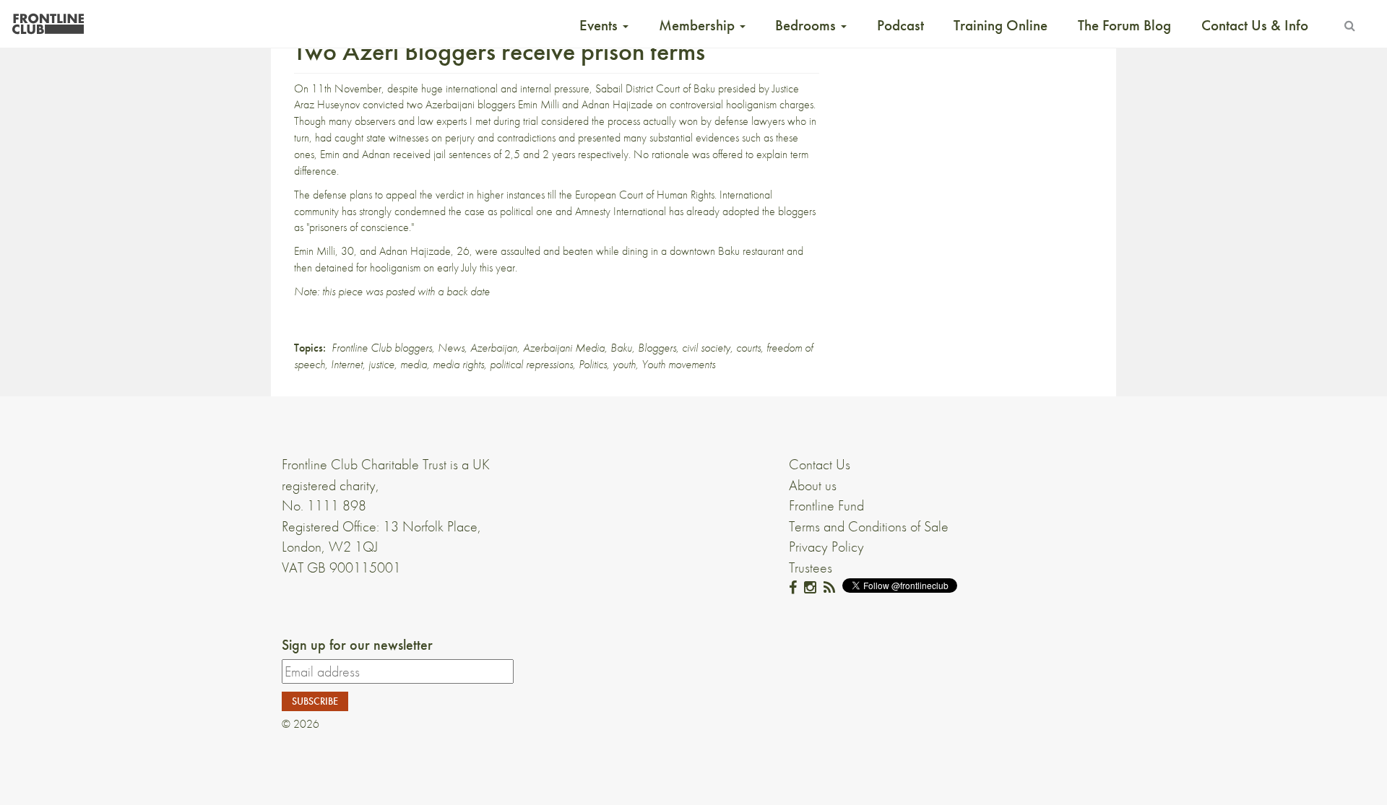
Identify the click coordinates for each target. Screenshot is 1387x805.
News (451, 347)
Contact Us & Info (1254, 25)
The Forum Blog (1124, 25)
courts (748, 347)
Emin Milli (538, 104)
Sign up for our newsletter (357, 644)
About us (813, 485)
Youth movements (678, 364)
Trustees (810, 567)
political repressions (531, 364)
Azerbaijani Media (564, 347)
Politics (593, 364)
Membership (698, 25)
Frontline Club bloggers (382, 347)
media (413, 364)
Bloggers (657, 347)
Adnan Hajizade (617, 104)
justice (381, 364)
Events (600, 25)
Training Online (1000, 25)
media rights (458, 364)
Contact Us (819, 464)
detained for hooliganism (367, 267)
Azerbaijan (493, 347)
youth (624, 364)
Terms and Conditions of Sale (869, 526)
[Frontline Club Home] (48, 20)
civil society (706, 347)
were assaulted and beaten (534, 250)
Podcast (900, 25)
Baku (621, 347)
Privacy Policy (826, 546)
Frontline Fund (826, 505)
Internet (347, 364)
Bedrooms (807, 25)
